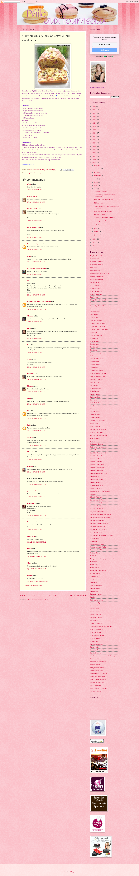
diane (29, 256)
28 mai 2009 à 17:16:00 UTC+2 (36, 353)
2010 (94, 159)
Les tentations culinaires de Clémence (101, 535)
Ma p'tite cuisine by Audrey (98, 547)
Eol (28, 345)
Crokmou (93, 356)
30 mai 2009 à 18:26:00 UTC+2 (36, 484)
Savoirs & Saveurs (95, 653)
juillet (96, 182)
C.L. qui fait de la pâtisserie (98, 300)
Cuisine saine (94, 368)
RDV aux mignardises (96, 629)
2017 (94, 136)
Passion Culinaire (95, 606)
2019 (94, 130)
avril (96, 225)
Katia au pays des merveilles (98, 447)
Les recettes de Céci (33, 227)
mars (96, 228)
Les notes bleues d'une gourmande (100, 517)
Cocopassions (94, 338)
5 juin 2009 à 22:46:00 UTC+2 (36, 569)
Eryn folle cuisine (95, 388)
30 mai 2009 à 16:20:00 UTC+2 (36, 460)
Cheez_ (29, 563)
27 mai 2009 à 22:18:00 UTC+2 (36, 202)
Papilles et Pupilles (96, 594)
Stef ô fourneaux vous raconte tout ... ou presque (104, 656)
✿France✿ (31, 373)
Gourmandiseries (95, 417)
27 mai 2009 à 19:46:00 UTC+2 (36, 190)
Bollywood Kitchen (96, 291)
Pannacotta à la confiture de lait (103, 200)
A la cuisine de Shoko (96, 262)
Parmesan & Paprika (96, 603)
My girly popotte (95, 573)
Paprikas (92, 597)
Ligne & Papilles (95, 538)
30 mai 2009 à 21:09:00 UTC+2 (36, 497)
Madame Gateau (95, 553)
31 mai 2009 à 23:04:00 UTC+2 (36, 530)
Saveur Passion (94, 647)
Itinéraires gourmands (96, 432)
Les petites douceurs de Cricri (99, 523)
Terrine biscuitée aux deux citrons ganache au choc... (106, 207)
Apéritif (30, 173)
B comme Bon (94, 282)
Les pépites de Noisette (97, 520)
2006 (94, 246)
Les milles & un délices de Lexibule (100, 515)
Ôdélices (92, 579)
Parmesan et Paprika (34, 244)
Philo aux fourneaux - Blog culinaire (39, 301)
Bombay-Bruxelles (96, 294)
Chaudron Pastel (95, 312)
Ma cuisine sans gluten (97, 544)
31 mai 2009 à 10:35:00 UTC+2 (36, 515)
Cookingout (93, 350)
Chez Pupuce (94, 315)
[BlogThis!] (66, 170)
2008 (94, 239)
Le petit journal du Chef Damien (100, 491)
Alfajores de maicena (100, 214)
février (96, 231)
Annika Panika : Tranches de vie (99, 273)
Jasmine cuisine (94, 438)
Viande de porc (38, 173)
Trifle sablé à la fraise (100, 192)
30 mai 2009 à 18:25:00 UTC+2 (36, 472)
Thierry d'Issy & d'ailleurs (98, 662)
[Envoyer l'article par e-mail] (60, 170)
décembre (97, 165)
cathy (29, 398)
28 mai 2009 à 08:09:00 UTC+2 (36, 309)
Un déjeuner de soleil (96, 670)
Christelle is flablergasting (98, 326)
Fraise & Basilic (95, 403)
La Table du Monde (96, 482)
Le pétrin (93, 494)
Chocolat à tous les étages (97, 323)
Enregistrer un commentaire (33, 585)
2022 (94, 120)
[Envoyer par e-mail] (64, 170)
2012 (94, 153)
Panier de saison (95, 588)
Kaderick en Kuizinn (96, 444)
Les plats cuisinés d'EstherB (98, 529)
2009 (94, 163)
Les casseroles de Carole (97, 500)
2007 (94, 242)
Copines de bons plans (96, 353)
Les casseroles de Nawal (97, 503)
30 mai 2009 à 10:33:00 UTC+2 (36, 445)
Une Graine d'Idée (95, 685)
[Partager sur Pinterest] (73, 170)
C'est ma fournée (95, 303)
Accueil (52, 595)
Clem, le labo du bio (96, 335)
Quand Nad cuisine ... (96, 623)
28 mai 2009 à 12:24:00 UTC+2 (36, 322)
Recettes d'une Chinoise (97, 635)
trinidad (30, 466)
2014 (94, 146)
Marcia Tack (94, 565)
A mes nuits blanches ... (97, 265)
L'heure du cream (95, 450)
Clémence (30, 316)
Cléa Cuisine (94, 332)
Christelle (30, 452)
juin (95, 185)
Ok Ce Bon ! (94, 582)
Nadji (29, 425)
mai (95, 189)
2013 (94, 149)
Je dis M (92, 441)
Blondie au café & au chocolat (103, 211)
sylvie (29, 359)
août (95, 179)
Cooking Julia (94, 344)
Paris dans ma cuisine (96, 600)
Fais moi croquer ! (95, 394)
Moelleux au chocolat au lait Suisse (104, 217)
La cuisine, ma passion (96, 470)
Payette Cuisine (94, 609)
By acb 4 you (94, 297)
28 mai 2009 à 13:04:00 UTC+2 (36, 338)
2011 (94, 156)
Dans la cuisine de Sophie (97, 376)
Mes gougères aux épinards (98, 570)
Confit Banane (94, 341)
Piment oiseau (94, 612)
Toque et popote (95, 665)
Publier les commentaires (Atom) (38, 600)
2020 (94, 126)
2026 (94, 106)
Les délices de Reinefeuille (98, 509)
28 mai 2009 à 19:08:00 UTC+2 (36, 367)
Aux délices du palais (96, 279)
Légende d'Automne (96, 497)
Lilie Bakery (94, 541)
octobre (96, 172)
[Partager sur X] (68, 170)
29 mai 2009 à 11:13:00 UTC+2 (36, 392)
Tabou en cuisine (95, 659)
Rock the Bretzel (95, 638)
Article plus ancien (78, 595)
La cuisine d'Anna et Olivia (98, 453)
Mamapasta (93, 562)
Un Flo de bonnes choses (97, 676)
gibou (29, 184)
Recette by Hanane (95, 632)
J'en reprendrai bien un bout (98, 435)
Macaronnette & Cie (96, 550)
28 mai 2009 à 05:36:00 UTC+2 (36, 274)
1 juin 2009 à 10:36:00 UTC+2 (36, 542)
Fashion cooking (95, 397)
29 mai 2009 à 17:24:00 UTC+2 (36, 418)
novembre (97, 169)
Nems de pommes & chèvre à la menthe (105, 221)
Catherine (30, 522)
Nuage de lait (94, 576)
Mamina (30, 386)
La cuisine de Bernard (96, 459)
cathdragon (31, 536)
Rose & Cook (94, 641)
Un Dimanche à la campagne (98, 673)
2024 (94, 113)
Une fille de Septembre (97, 682)
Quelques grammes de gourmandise (101, 626)
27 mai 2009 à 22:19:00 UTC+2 (36, 221)
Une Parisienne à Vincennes (98, 688)
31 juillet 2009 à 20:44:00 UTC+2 (37, 581)
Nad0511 (30, 437)
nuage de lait (31, 503)
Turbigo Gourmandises (97, 668)
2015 (94, 143)
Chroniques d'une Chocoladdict (99, 329)
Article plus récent (27, 595)
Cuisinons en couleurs (96, 370)
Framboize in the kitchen (97, 406)
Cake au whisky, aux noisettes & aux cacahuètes (105, 196)
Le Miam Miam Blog (96, 485)
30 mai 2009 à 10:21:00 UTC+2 (36, 431)
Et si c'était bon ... (95, 391)
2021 (94, 123)
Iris (28, 411)
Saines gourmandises (96, 644)
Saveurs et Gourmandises (97, 650)
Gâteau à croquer (95, 409)
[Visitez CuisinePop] (97, 742)
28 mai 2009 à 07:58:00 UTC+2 (36, 295)
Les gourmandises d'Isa (97, 512)
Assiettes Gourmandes (96, 276)
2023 (94, 116)
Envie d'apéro (94, 385)
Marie (29, 281)
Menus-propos (94, 568)
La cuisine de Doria (96, 462)
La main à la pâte (95, 476)
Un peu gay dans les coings (98, 679)
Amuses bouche (95, 270)
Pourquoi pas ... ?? (95, 620)
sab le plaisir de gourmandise (36, 268)
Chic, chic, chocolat (96, 320)
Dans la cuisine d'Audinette (98, 373)
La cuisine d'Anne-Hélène (98, 456)
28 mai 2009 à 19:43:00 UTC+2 (36, 379)
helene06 (30, 575)
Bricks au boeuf (98, 203)
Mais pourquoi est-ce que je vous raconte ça (103, 559)
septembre (97, 175)
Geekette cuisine (95, 412)
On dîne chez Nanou (96, 585)
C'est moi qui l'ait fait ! (97, 306)
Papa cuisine (94, 591)
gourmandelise (32, 491)
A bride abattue (94, 259)
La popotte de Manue (96, 479)
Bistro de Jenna (94, 285)
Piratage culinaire (95, 615)
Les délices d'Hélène (96, 506)
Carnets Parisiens (95, 309)
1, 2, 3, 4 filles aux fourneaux (98, 256)
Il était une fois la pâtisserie (98, 429)
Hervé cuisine (94, 423)
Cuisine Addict (94, 362)
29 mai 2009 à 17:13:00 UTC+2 (36, 404)
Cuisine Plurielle (95, 365)
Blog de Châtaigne (95, 288)
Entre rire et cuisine (96, 382)
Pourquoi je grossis (96, 618)
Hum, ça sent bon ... (96, 426)
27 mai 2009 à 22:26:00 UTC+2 (36, 237)
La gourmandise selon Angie (98, 473)
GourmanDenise (95, 415)
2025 (94, 110)
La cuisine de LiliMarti (97, 465)
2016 (94, 140)
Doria (29, 328)
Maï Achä (93, 556)
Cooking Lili (94, 347)
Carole (29, 549)
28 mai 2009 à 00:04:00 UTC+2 (36, 262)
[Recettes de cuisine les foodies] (99, 772)
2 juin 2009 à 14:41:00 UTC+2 (36, 556)
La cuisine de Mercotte (97, 468)
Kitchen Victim (32, 196)
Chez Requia (94, 317)
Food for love (94, 400)
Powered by (99, 56)
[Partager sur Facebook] (71, 170)
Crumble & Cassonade (97, 359)
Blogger (72, 872)
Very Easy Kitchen (95, 691)
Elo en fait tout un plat (96, 379)
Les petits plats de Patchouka (98, 526)
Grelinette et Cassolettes (97, 420)
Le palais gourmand (96, 488)
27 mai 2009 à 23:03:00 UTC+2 (36, 249)
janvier (96, 235)
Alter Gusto (93, 268)
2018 (94, 133)
